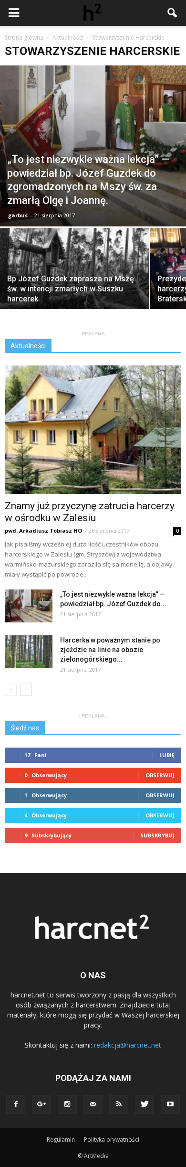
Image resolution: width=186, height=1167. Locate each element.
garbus (18, 215)
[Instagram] (67, 1104)
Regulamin (61, 1139)
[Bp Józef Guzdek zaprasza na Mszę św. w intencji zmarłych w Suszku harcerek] (74, 283)
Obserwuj (160, 775)
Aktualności (28, 346)
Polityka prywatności (111, 1139)
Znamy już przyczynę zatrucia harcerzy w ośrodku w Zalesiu (90, 512)
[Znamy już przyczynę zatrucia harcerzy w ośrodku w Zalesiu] (93, 429)
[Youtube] (170, 1104)
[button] (172, 13)
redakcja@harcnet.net (127, 1044)
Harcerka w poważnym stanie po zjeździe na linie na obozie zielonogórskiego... (110, 649)
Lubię (167, 755)
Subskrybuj (157, 835)
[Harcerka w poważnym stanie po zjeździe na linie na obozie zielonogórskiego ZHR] (28, 651)
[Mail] (93, 1104)
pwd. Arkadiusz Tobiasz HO (43, 530)
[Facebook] (15, 1104)
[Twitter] (144, 1104)
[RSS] (118, 1104)
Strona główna (24, 37)
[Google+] (41, 1104)
